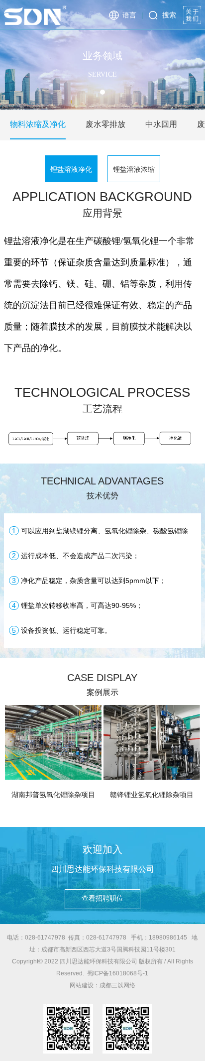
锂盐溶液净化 (71, 169)
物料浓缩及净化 (38, 124)
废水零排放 (105, 124)
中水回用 (161, 124)
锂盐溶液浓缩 (134, 169)
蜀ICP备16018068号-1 (117, 973)
